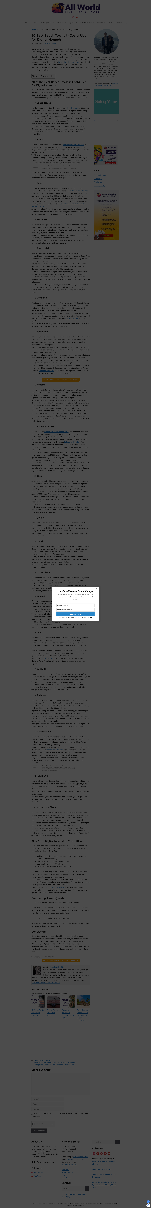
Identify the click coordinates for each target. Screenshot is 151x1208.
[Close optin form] (97, 589)
